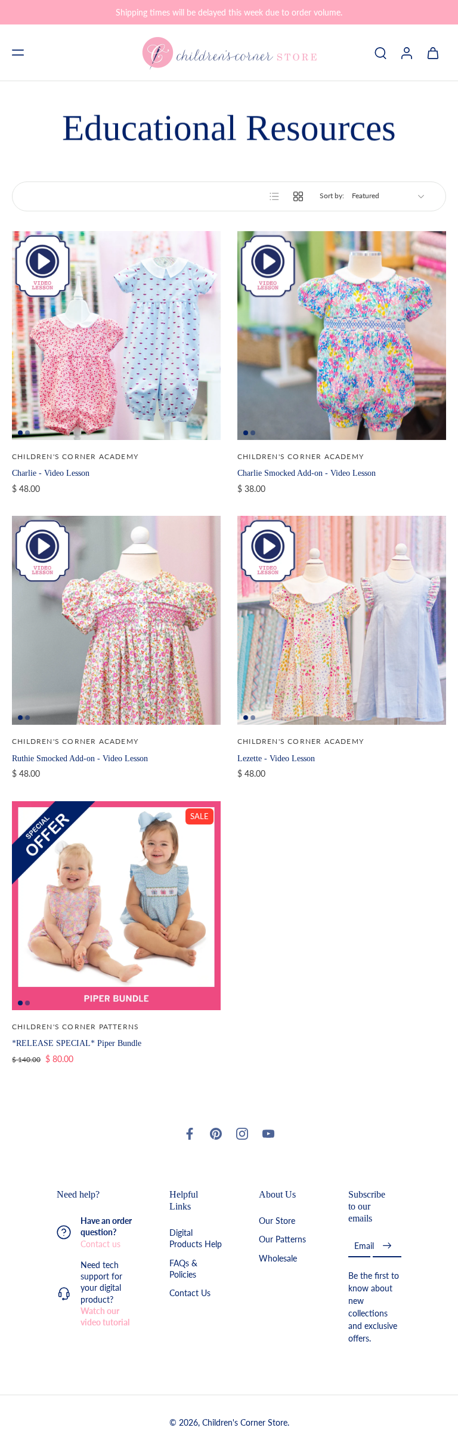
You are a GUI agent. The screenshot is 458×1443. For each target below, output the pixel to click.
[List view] (274, 196)
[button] (18, 52)
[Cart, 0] (433, 52)
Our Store (277, 1221)
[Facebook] (190, 1134)
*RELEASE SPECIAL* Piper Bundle (76, 1043)
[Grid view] (298, 196)
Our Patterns (282, 1240)
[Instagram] (242, 1134)
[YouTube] (268, 1134)
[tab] (20, 432)
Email (364, 1246)
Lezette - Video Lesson (276, 758)
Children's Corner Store (244, 1423)
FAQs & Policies (183, 1268)
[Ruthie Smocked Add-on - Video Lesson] (116, 620)
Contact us (100, 1244)
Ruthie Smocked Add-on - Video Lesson (80, 758)
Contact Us (190, 1293)
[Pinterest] (216, 1134)
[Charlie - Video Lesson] (116, 335)
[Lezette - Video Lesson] (341, 620)
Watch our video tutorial (105, 1316)
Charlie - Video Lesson (50, 473)
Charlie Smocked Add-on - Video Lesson (306, 473)
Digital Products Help (195, 1239)
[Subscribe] (387, 1246)
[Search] (380, 52)
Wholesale (278, 1258)
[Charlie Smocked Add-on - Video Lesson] (341, 335)
